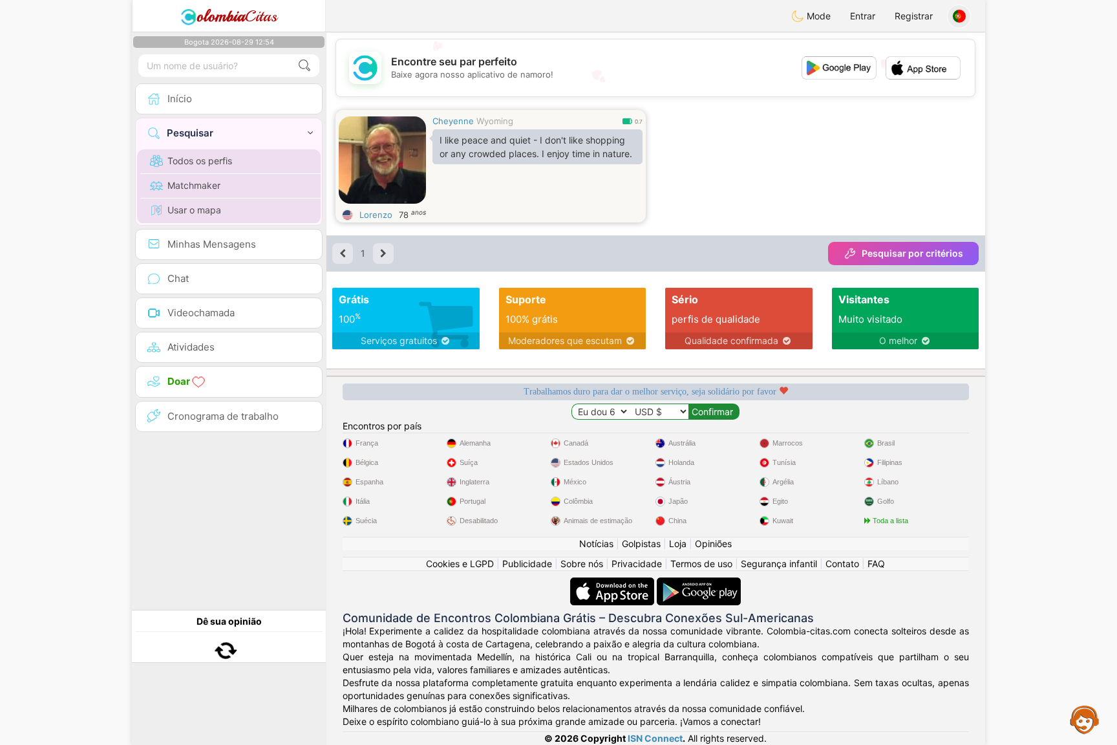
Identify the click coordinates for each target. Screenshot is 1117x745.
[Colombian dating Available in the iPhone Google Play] (699, 583)
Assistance (1084, 719)
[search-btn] (304, 65)
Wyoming (494, 121)
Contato (842, 563)
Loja (677, 543)
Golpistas (641, 543)
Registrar (914, 15)
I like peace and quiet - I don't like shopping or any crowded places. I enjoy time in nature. (536, 147)
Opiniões (713, 543)
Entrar (862, 15)
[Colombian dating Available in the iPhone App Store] (613, 583)
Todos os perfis (199, 160)
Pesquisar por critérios (912, 253)
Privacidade (637, 563)
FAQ (876, 563)
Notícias (596, 543)
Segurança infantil (779, 563)
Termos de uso (701, 563)
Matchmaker (193, 185)
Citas (237, 16)
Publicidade (527, 563)
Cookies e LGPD (460, 563)
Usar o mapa (194, 209)
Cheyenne (453, 121)
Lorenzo (375, 215)
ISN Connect (655, 738)
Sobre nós (581, 563)
